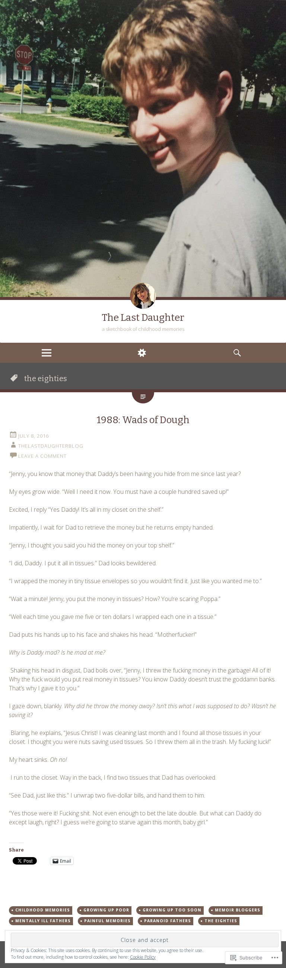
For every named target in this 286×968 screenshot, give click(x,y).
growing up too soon (172, 910)
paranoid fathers (167, 920)
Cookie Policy (143, 957)
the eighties (220, 920)
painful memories (107, 920)
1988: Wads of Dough (143, 420)
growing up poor (106, 910)
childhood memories (42, 910)
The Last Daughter (143, 317)
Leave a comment (42, 456)
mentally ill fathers (43, 920)
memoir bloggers (237, 910)
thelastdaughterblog (50, 446)
